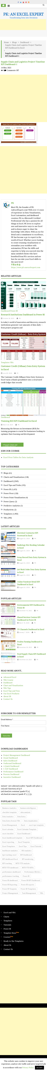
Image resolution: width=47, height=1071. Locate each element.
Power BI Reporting (9, 884)
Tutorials (7, 925)
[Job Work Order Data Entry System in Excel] (8, 573)
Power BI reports (27, 884)
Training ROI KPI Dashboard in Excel (19, 420)
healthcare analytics (10, 850)
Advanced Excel (9, 677)
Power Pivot (9, 493)
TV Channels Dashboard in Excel (30, 629)
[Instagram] (13, 264)
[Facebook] (11, 264)
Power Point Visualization (14, 497)
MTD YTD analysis (23, 863)
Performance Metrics (32, 872)
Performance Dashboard (13, 771)
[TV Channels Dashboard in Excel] (8, 633)
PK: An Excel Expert (23, 14)
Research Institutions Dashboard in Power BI (23, 314)
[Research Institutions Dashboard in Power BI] (23, 295)
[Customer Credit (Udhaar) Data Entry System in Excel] (23, 347)
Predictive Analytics (12, 505)
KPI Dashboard (26, 855)
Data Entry (21, 816)
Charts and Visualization (14, 477)
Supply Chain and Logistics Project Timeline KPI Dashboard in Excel (23, 46)
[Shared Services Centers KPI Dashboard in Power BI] (8, 621)
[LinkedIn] (15, 264)
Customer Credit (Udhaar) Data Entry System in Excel (23, 368)
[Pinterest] (17, 264)
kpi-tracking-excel (9, 855)
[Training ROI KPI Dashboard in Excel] (23, 401)
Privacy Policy (28, 1067)
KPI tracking (7, 863)
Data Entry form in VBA (11, 821)
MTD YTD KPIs (28, 867)
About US (7, 696)
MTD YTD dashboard (10, 867)
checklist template (9, 812)
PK (12, 202)
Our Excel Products (11, 693)
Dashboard (24, 42)
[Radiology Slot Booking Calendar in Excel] (8, 549)
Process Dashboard (11, 774)
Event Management (9, 825)
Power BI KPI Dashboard (30, 880)
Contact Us (8, 699)
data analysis (25, 812)
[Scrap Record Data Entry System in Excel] (8, 561)
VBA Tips (7, 688)
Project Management (10, 893)
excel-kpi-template (36, 825)
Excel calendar (7, 829)
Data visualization (30, 821)
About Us (7, 945)
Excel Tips (23, 846)
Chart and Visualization (13, 685)
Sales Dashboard (10, 760)
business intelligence (28, 808)
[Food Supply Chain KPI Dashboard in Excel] (8, 658)
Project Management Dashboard (16, 755)
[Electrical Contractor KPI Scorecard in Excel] (8, 536)
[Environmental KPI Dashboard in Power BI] (8, 609)
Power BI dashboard (10, 880)
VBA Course (8, 680)
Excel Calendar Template (26, 829)
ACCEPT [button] (39, 1068)
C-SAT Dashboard (10, 769)
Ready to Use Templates (14, 941)
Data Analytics (7, 816)
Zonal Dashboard (10, 758)
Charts (6, 916)
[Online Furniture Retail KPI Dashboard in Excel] (8, 585)
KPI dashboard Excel (10, 859)
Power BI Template (9, 889)
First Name (5, 726)
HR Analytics (26, 850)
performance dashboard (11, 872)
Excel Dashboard (23, 833)
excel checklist (8, 833)
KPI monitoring (27, 859)
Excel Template (24, 842)
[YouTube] (19, 264)
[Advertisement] (23, 98)
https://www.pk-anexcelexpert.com (25, 267)
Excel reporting (8, 842)
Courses (8, 937)
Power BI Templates (28, 889)
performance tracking (10, 876)
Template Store (11, 933)
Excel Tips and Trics (11, 691)
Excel (23, 825)
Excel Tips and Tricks (12, 485)
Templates (5, 362)
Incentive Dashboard (11, 777)
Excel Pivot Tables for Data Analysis (18, 457)
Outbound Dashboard (12, 763)
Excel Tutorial (35, 846)
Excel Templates (8, 846)
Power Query (9, 501)
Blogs (14, 42)
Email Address (7, 719)
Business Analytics (9, 808)
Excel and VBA (10, 912)
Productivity (9, 509)
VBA (11, 362)
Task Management (29, 893)
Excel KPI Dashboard (34, 838)
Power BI (14, 311)
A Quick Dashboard (11, 766)
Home (6, 42)
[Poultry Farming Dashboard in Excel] (8, 645)
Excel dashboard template (12, 838)
